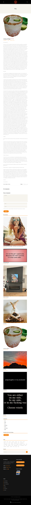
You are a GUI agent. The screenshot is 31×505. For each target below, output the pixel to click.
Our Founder (6, 482)
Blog (4, 485)
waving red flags (6, 348)
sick (18, 445)
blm (7, 441)
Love (5, 423)
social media (22, 445)
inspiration (20, 444)
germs (9, 444)
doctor (21, 441)
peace (12, 445)
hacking (12, 444)
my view (4, 369)
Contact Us (5, 488)
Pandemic (5, 425)
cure (18, 441)
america (5, 441)
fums (4, 184)
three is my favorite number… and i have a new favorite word (13, 246)
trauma (9, 184)
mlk (6, 445)
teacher (8, 446)
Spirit (5, 429)
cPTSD (16, 441)
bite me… (4, 414)
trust (13, 446)
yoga (18, 446)
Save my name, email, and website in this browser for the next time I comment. (14, 208)
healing (6, 184)
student (5, 446)
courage (13, 441)
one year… (5, 323)
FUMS (8, 40)
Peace (5, 426)
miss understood (6, 262)
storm (25, 445)
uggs (16, 446)
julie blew (5, 40)
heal (14, 444)
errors (24, 441)
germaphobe (5, 444)
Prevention (6, 428)
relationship (15, 445)
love (4, 445)
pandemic (9, 445)
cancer (10, 441)
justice (24, 444)
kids (26, 444)
